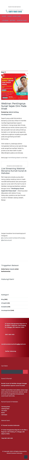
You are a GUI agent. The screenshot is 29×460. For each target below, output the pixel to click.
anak (8, 132)
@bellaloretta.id (6, 240)
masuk (12, 269)
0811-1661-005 (15, 12)
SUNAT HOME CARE (14, 16)
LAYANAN (5, 20)
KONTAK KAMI (22, 20)
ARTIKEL (13, 20)
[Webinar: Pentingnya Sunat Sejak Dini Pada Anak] (14, 86)
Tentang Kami (5, 406)
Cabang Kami (5, 408)
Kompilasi (4, 306)
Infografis (4, 303)
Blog (17, 112)
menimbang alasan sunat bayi (17, 157)
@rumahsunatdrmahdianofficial (11, 238)
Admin (11, 112)
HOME (4, 16)
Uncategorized (6, 114)
